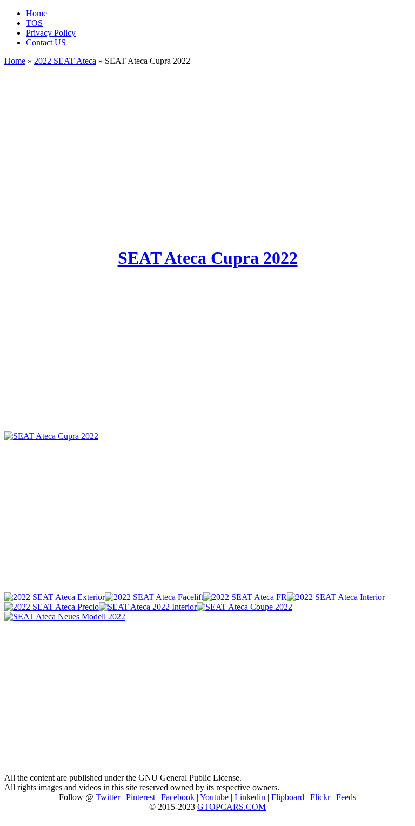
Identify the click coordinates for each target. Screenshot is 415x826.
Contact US (46, 42)
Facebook (178, 797)
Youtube (214, 797)
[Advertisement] (207, 151)
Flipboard (287, 797)
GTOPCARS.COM (231, 806)
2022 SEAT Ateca (65, 60)
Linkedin (250, 797)
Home (36, 13)
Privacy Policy (51, 32)
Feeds (346, 797)
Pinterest (140, 797)
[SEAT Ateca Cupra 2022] (51, 436)
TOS (34, 23)
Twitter (109, 797)
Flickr (320, 797)
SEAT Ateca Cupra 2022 (208, 258)
